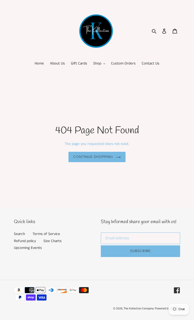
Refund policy (25, 241)
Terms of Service (46, 234)
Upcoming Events (28, 247)
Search (19, 234)
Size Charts (52, 241)
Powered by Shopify (167, 308)
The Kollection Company (139, 308)
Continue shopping (93, 157)
